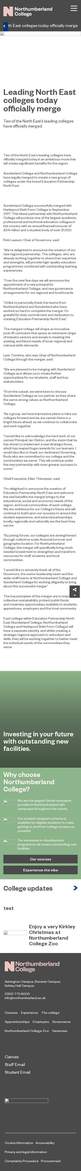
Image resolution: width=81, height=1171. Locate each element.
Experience (29, 1012)
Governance (61, 1021)
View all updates (75, 888)
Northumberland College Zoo (27, 1031)
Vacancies (60, 1031)
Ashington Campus (19, 981)
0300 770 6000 (17, 994)
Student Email (17, 1072)
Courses (11, 1012)
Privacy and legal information (26, 1152)
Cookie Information (19, 1143)
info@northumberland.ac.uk (25, 998)
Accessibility (45, 1143)
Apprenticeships (17, 1021)
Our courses (40, 859)
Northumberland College (32, 967)
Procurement (51, 1161)
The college (50, 1012)
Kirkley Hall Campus (19, 985)
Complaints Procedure (22, 1161)
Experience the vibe (40, 869)
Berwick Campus (47, 981)
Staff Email (15, 1064)
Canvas (12, 1056)
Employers (41, 1021)
